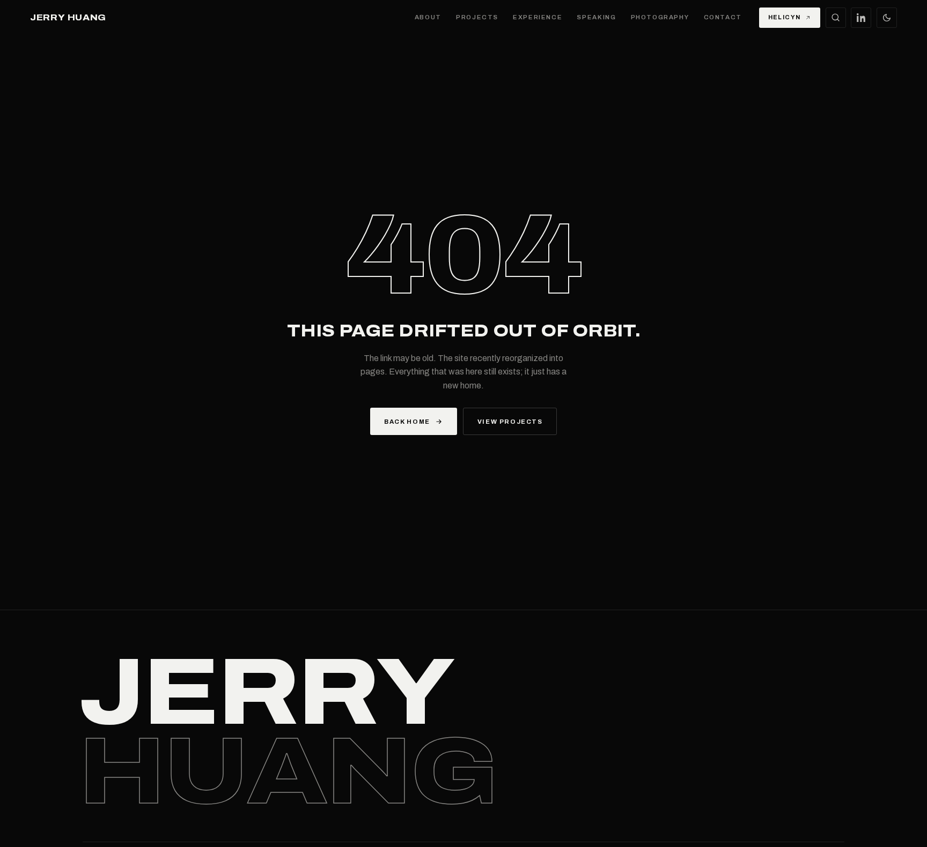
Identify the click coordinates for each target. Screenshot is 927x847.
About (428, 17)
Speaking (596, 17)
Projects (477, 17)
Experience (537, 17)
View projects (510, 421)
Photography (660, 17)
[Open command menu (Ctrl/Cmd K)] (836, 18)
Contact (723, 17)
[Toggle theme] (887, 18)
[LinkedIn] (861, 18)
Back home (407, 421)
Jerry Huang (68, 17)
